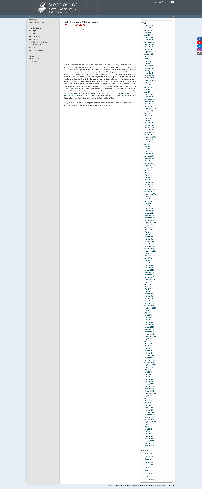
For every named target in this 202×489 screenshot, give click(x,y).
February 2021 (149, 182)
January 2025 (149, 71)
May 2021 (147, 175)
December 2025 (149, 44)
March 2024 (148, 94)
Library (31, 56)
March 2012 (148, 436)
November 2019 (149, 218)
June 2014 (148, 372)
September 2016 (150, 308)
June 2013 (148, 400)
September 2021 (150, 165)
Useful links (32, 48)
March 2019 (148, 237)
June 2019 (148, 229)
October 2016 (149, 305)
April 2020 (147, 206)
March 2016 (148, 322)
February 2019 (149, 239)
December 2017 (149, 272)
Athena (153, 479)
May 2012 (147, 431)
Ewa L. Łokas (89, 96)
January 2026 (149, 42)
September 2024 (150, 80)
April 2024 (147, 92)
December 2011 (149, 443)
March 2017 (148, 294)
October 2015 (149, 334)
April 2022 (147, 149)
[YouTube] (199, 43)
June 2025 (148, 59)
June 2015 (148, 343)
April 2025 (147, 63)
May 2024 (147, 90)
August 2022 (148, 139)
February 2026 (149, 40)
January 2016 (149, 327)
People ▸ (31, 25)
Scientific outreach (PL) (37, 42)
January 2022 (149, 156)
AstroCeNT (32, 61)
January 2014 (149, 384)
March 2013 (148, 408)
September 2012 (150, 422)
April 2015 (147, 348)
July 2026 (147, 28)
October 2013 (149, 391)
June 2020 (148, 201)
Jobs (152, 473)
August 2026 (148, 25)
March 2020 (148, 208)
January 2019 (149, 241)
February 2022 (149, 154)
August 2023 (148, 111)
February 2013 (149, 410)
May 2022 (147, 146)
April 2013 (147, 405)
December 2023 (149, 101)
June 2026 (148, 30)
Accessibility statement (123, 485)
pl (169, 2)
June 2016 (148, 315)
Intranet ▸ (32, 53)
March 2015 (148, 351)
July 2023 (147, 113)
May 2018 (147, 260)
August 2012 (148, 424)
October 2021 (149, 163)
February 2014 (149, 381)
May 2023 (147, 118)
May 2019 (147, 232)
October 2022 (149, 135)
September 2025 (150, 52)
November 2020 (149, 189)
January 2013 (149, 412)
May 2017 (147, 289)
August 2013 (148, 396)
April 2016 (147, 320)
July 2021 (147, 170)
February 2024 (149, 97)
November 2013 (149, 389)
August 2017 (148, 282)
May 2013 (147, 403)
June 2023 (148, 116)
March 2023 (148, 123)
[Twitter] (199, 54)
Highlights (147, 459)
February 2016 (149, 324)
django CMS (170, 485)
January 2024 (149, 99)
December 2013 (149, 386)
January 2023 (149, 127)
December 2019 (149, 215)
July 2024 (147, 85)
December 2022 (149, 130)
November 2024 (149, 75)
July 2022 (147, 142)
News (146, 470)
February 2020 (149, 210)
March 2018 (148, 265)
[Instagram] (199, 50)
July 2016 (147, 313)
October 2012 (149, 419)
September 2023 (150, 108)
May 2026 (147, 33)
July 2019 (147, 227)
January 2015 (149, 355)
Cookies (111, 485)
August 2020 (148, 196)
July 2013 (147, 398)
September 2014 (150, 365)
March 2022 (148, 151)
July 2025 (147, 56)
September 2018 (150, 251)
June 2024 (148, 87)
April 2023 (147, 120)
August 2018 (148, 253)
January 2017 (149, 298)
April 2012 (147, 434)
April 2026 (147, 35)
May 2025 (147, 61)
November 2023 (149, 104)
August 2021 (148, 168)
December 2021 (149, 158)
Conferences (148, 453)
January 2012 (149, 441)
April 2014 (147, 377)
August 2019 (148, 225)
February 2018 (149, 267)
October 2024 (149, 78)
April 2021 (147, 177)
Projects (147, 476)
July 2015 (147, 341)
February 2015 (149, 353)
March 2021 (148, 180)
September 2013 (150, 393)
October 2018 (149, 248)
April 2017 (147, 291)
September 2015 (150, 336)
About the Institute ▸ (36, 22)
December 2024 (149, 73)
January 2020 (149, 213)
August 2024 (148, 82)
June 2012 (148, 429)
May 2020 (147, 203)
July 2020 (147, 199)
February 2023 (149, 125)
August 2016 (148, 310)
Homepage (32, 20)
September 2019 (150, 222)
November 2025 (149, 47)
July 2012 (147, 427)
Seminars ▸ (32, 33)
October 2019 (149, 220)
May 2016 (147, 317)
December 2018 (149, 244)
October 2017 (149, 277)
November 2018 (149, 246)
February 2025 (149, 68)
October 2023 (149, 106)
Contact (164, 2)
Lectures (147, 468)
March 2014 (148, 379)
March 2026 (148, 37)
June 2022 (148, 144)
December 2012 (149, 415)
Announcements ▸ (35, 45)
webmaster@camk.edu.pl (148, 485)
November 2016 (149, 303)
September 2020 (150, 194)
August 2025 (148, 54)
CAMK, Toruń (33, 59)
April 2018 (147, 263)
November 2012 (149, 417)
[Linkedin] (199, 46)
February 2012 (149, 438)
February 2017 (149, 296)
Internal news (148, 462)
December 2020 (149, 187)
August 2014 (148, 367)
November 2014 (149, 360)
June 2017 (148, 286)
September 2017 (150, 279)
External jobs (148, 456)
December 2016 (149, 301)
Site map (158, 2)
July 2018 (147, 256)
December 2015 (149, 329)
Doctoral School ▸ (35, 36)
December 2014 (149, 358)
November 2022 (149, 132)
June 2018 (148, 258)
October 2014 (149, 362)
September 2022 (150, 137)
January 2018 (149, 270)
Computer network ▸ (36, 50)
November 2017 (149, 275)
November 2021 (149, 161)
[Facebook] (199, 39)
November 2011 (149, 445)
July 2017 (147, 284)
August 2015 (148, 339)
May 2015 (147, 346)
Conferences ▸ (34, 39)
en (172, 2)
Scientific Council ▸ (35, 28)
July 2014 (147, 370)
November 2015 (149, 332)
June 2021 (148, 173)
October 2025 (149, 49)
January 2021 (149, 184)
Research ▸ (32, 31)
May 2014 (147, 374)
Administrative (155, 465)
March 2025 (148, 66)
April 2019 (147, 234)
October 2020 (149, 191)
